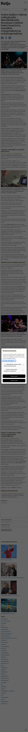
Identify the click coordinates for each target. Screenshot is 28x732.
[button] (23, 365)
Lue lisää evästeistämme (8, 360)
